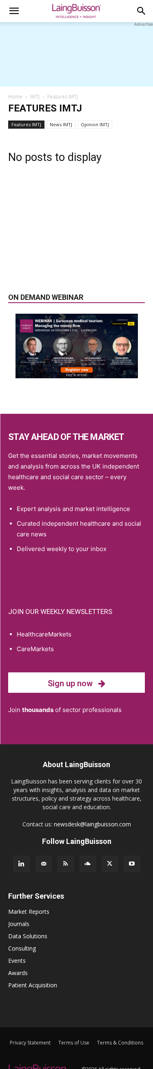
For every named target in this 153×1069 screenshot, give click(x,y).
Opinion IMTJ (95, 124)
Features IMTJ (26, 124)
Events (17, 960)
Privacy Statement (30, 1042)
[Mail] (43, 864)
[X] (110, 864)
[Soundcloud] (88, 864)
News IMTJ (61, 124)
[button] (14, 11)
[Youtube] (132, 864)
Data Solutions (27, 936)
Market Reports (28, 911)
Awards (18, 973)
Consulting (22, 948)
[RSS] (66, 864)
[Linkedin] (21, 864)
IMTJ (35, 96)
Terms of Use (73, 1042)
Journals (18, 924)
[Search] (141, 11)
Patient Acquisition (32, 985)
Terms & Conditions (120, 1042)
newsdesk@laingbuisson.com (92, 824)
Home (15, 96)
